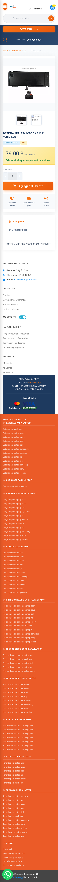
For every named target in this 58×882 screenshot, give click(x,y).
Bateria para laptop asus (13, 433)
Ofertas (6, 295)
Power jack (7, 849)
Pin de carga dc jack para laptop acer (19, 606)
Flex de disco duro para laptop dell (18, 663)
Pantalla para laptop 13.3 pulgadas (18, 733)
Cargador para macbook (13, 523)
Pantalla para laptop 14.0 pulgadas (18, 737)
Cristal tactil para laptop (13, 857)
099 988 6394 (34, 39)
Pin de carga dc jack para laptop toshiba (20, 642)
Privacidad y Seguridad (13, 347)
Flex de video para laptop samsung (18, 704)
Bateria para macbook (12, 429)
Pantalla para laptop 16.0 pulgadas (18, 745)
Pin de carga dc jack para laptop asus (19, 610)
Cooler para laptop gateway (15, 592)
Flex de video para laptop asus (16, 688)
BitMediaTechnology (13, 877)
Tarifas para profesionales (15, 338)
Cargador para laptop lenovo (15, 519)
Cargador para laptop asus (14, 499)
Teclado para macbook (13, 816)
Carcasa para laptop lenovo (15, 486)
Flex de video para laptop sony (16, 708)
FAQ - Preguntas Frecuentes (16, 334)
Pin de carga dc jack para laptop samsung (21, 634)
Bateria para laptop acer (13, 441)
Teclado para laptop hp (13, 800)
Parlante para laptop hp (13, 775)
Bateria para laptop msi (13, 461)
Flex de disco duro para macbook (17, 659)
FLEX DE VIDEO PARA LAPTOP (21, 678)
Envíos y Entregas (11, 309)
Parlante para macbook (13, 783)
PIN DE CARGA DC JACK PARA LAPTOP (25, 600)
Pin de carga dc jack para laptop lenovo (20, 622)
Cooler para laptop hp (12, 569)
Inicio (5, 50)
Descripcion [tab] (18, 221)
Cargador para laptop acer (14, 503)
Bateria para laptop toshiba (14, 473)
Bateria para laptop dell (13, 445)
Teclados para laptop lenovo (15, 832)
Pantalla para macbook (13, 861)
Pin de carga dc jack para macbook (18, 626)
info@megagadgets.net (25, 279)
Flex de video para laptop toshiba (17, 712)
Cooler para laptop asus (13, 561)
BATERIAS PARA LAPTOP (18, 423)
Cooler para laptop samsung (15, 577)
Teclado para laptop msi (13, 836)
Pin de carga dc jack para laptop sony (19, 638)
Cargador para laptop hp (13, 515)
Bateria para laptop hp (12, 457)
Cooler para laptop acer (13, 553)
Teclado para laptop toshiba (15, 828)
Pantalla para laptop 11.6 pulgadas (18, 725)
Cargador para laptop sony (14, 535)
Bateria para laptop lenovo (14, 437)
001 (26, 50)
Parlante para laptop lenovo (14, 779)
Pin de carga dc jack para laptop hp (18, 618)
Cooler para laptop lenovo (14, 572)
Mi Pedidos (8, 372)
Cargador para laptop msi (14, 527)
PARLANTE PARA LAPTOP (19, 756)
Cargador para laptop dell (14, 507)
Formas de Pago (10, 304)
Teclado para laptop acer (13, 808)
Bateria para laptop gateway (15, 453)
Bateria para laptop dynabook (15, 449)
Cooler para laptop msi (13, 589)
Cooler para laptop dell (13, 565)
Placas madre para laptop (14, 865)
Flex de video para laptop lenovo (17, 700)
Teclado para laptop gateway (15, 796)
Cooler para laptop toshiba (14, 584)
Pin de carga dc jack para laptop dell (18, 614)
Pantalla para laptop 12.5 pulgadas (18, 730)
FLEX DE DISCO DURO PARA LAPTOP (24, 649)
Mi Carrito (7, 368)
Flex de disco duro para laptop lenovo (19, 671)
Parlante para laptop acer (13, 763)
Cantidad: (7, 169)
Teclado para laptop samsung (16, 820)
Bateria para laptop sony (13, 469)
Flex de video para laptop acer (16, 684)
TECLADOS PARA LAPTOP (19, 790)
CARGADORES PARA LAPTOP (20, 493)
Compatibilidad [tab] (19, 230)
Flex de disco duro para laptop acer (18, 655)
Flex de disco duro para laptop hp (17, 667)
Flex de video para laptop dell (15, 692)
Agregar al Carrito (30, 186)
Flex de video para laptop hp (15, 696)
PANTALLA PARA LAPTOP (18, 719)
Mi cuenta (7, 363)
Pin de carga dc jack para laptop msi (18, 630)
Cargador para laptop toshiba (15, 539)
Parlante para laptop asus (14, 767)
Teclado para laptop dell (13, 812)
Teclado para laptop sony (14, 824)
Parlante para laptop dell (13, 771)
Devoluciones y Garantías (14, 300)
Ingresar (38, 8)
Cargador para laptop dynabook (16, 511)
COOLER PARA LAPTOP (17, 546)
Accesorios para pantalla (14, 853)
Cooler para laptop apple (13, 557)
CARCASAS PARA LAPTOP (19, 480)
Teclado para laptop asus (14, 804)
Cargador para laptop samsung (16, 531)
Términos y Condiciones (14, 343)
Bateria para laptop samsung (15, 465)
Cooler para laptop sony (13, 580)
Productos (16, 50)
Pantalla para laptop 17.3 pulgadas (18, 749)
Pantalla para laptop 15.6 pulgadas (18, 742)
